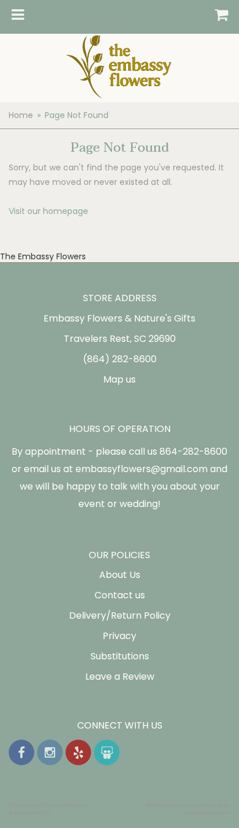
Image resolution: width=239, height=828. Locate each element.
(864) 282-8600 (120, 359)
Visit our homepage (48, 211)
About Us (119, 574)
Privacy (119, 636)
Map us (119, 379)
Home (21, 115)
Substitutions (119, 656)
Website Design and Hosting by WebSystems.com (188, 808)
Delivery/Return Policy (120, 615)
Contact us (120, 595)
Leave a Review (119, 676)
